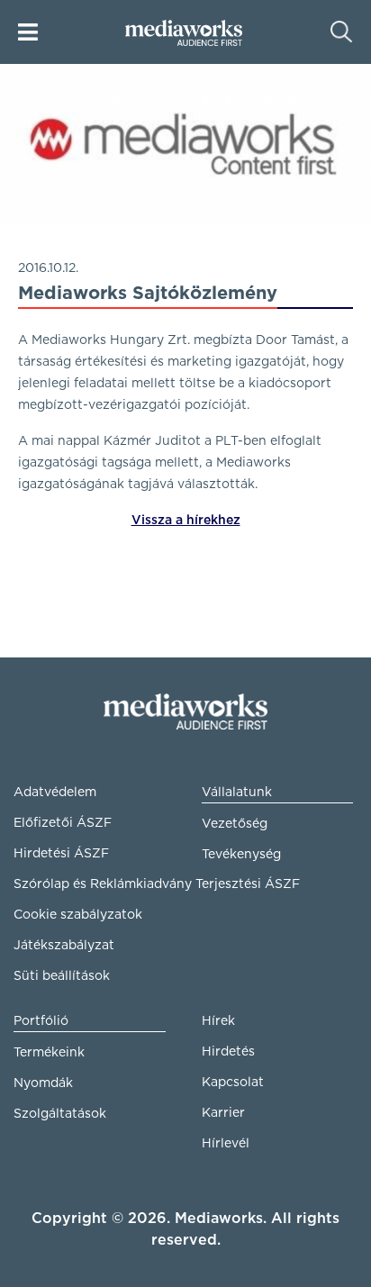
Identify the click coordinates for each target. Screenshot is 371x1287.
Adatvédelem (55, 792)
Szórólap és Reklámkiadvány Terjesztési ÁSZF (90, 884)
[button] (28, 32)
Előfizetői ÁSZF (63, 823)
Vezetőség (234, 824)
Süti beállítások (62, 976)
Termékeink (49, 1053)
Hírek (218, 1021)
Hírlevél (225, 1143)
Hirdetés (228, 1052)
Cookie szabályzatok (78, 915)
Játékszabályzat (64, 945)
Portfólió (41, 1021)
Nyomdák (43, 1083)
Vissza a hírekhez (185, 520)
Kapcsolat (233, 1082)
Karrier (223, 1113)
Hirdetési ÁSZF (61, 853)
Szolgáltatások (60, 1114)
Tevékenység (241, 854)
